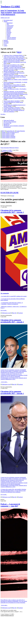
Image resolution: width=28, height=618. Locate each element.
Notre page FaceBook (9, 120)
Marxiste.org (7, 124)
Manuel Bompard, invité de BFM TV (13, 84)
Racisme (9, 29)
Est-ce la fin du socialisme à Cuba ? (12, 64)
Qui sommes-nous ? (8, 20)
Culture (8, 36)
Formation (6, 41)
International (9, 22)
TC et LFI (6, 43)
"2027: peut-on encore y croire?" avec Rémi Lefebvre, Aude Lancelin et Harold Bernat (14, 57)
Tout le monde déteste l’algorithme (12, 101)
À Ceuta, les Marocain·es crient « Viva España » (15, 88)
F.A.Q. (5, 44)
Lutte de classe (10, 25)
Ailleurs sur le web (5, 17)
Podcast (17, 147)
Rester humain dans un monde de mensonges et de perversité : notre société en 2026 (15, 95)
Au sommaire (5, 293)
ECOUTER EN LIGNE (10, 193)
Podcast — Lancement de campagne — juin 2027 (10, 505)
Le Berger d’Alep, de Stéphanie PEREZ (13, 55)
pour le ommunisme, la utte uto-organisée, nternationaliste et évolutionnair (13, 12)
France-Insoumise (5, 147)
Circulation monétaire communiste (12, 107)
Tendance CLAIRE (10, 6)
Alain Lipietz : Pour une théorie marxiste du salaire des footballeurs (14, 111)
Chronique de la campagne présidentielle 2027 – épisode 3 (12, 211)
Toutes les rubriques (11, 37)
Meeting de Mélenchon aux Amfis (12, 71)
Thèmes (5, 21)
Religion (9, 31)
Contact (5, 45)
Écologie (9, 33)
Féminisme (9, 28)
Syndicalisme (10, 27)
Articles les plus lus (11, 39)
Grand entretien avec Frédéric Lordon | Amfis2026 (15, 79)
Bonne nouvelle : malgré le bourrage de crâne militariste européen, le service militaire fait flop (15, 97)
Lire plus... (3, 114)
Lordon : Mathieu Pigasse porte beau (12, 109)
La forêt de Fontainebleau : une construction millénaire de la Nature (14, 73)
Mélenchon (12, 147)
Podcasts (6, 40)
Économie (9, 32)
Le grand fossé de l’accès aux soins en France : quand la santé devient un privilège (15, 60)
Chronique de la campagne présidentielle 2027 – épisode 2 (12, 321)
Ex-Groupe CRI (7, 123)
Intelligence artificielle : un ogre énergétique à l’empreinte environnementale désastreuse (14, 92)
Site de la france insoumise (10, 121)
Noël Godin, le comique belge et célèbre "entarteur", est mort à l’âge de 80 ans (13, 66)
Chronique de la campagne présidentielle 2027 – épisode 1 (12, 392)
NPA (8, 24)
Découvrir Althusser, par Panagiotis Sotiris (14, 75)
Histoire (8, 35)
